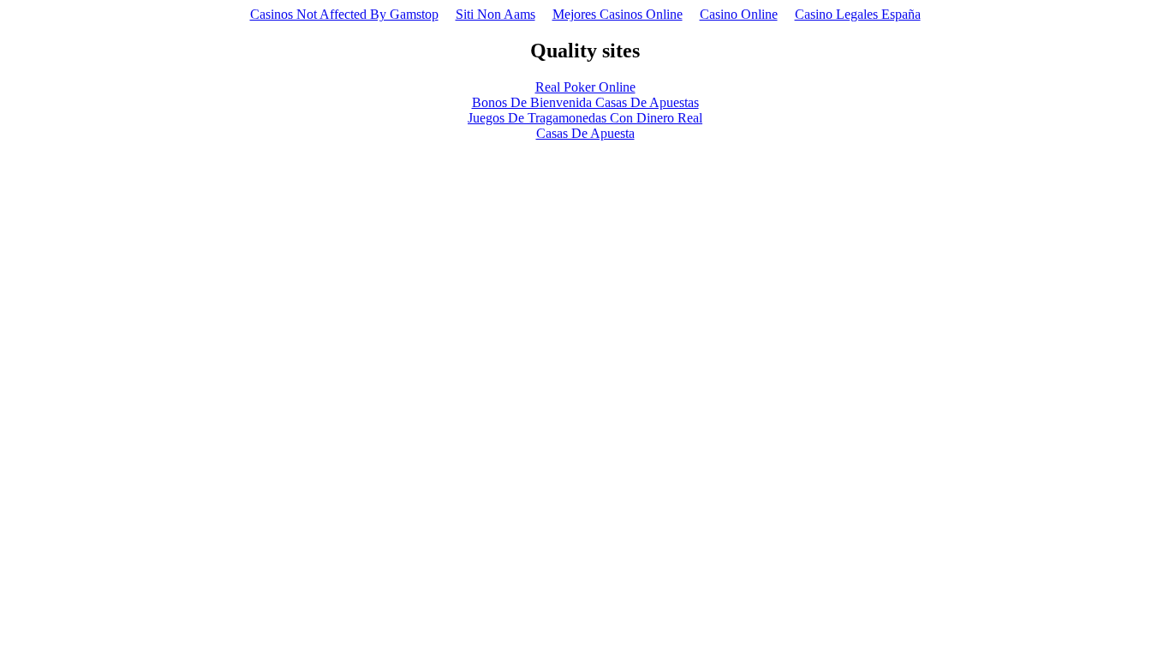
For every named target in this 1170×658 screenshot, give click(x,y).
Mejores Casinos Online (617, 14)
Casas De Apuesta (585, 133)
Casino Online (739, 14)
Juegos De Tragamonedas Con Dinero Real (585, 118)
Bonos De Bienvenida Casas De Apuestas (585, 102)
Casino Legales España (858, 14)
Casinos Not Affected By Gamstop (344, 14)
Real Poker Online (585, 87)
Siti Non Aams (495, 14)
